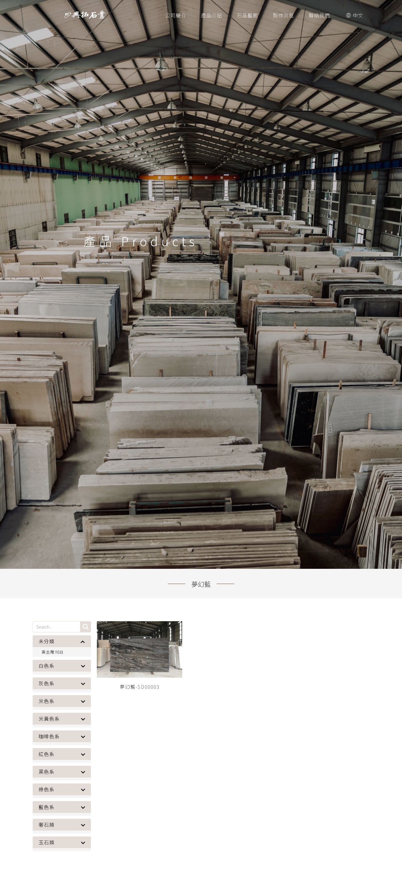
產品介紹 (211, 15)
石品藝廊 (247, 15)
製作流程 (283, 15)
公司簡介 (175, 15)
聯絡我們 (319, 15)
